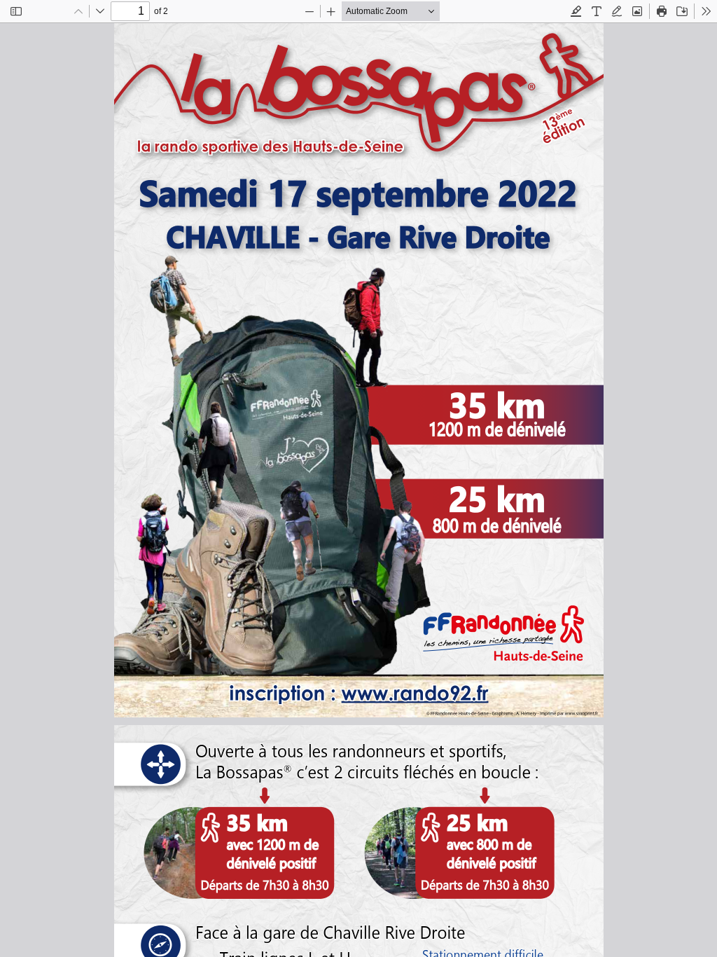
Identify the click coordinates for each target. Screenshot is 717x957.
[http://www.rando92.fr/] (411, 693)
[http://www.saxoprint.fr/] (596, 712)
